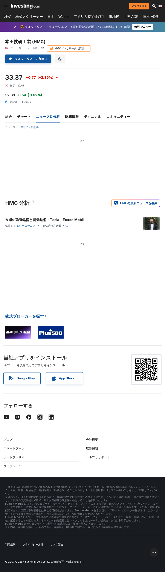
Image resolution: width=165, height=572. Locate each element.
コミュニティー (118, 116)
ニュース (10, 127)
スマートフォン (13, 448)
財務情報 (72, 116)
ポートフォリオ (13, 457)
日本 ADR (150, 16)
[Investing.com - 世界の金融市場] (25, 6)
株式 (7, 16)
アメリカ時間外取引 (89, 16)
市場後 (114, 16)
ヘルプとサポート (98, 457)
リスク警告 (56, 544)
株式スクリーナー (29, 16)
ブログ (7, 439)
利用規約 (10, 544)
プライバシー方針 (33, 544)
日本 (50, 16)
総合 (8, 116)
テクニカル (92, 116)
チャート (24, 116)
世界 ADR (131, 16)
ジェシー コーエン (24, 225)
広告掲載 (92, 448)
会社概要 (92, 439)
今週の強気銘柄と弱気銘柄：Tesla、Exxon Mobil (44, 220)
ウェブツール (12, 466)
